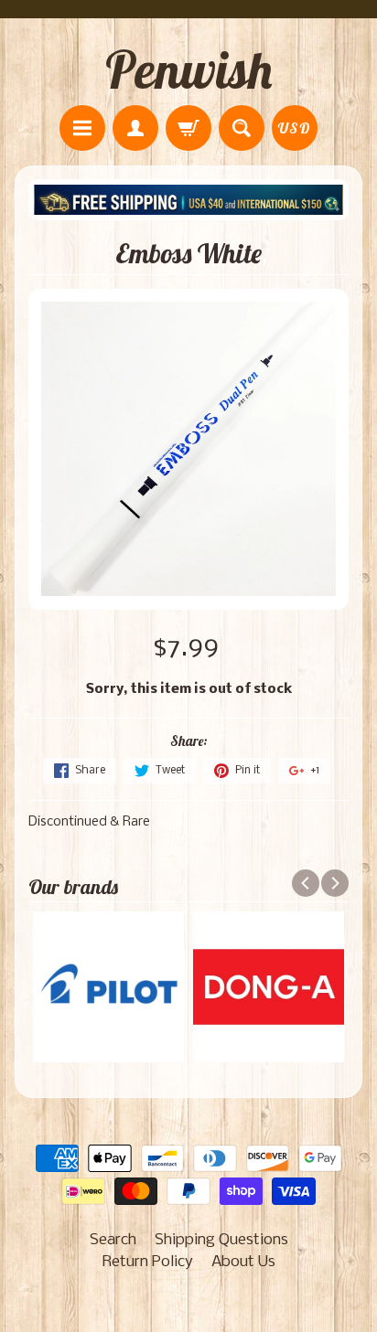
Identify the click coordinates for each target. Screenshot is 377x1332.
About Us (243, 1262)
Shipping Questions (221, 1240)
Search (113, 1240)
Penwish (188, 69)
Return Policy (147, 1262)
